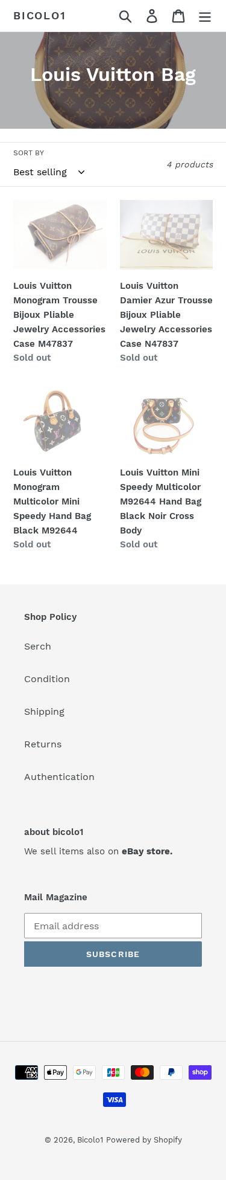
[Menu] (205, 16)
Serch (37, 646)
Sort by (28, 153)
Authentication (59, 776)
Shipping (44, 711)
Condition (47, 679)
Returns (42, 744)
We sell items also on (98, 851)
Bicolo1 (39, 15)
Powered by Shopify (144, 1139)
